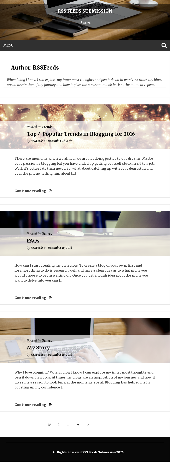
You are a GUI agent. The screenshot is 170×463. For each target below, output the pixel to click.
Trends (47, 127)
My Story (38, 347)
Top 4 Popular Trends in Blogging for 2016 (81, 134)
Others (47, 234)
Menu (8, 45)
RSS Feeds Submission (85, 11)
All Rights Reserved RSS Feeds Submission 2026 (88, 452)
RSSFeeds (37, 141)
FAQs (33, 241)
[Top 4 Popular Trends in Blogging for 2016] (49, 191)
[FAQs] (49, 298)
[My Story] (49, 405)
